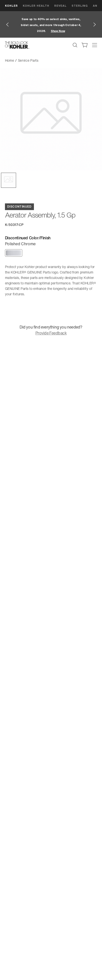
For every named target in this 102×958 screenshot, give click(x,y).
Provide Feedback (51, 333)
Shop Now (58, 30)
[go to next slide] (94, 24)
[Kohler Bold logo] (17, 45)
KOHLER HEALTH (36, 5)
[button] (8, 180)
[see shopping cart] (84, 45)
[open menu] (94, 45)
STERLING (80, 5)
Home (9, 60)
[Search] (75, 45)
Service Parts (28, 60)
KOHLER (11, 5)
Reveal (60, 5)
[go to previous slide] (7, 24)
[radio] (13, 253)
